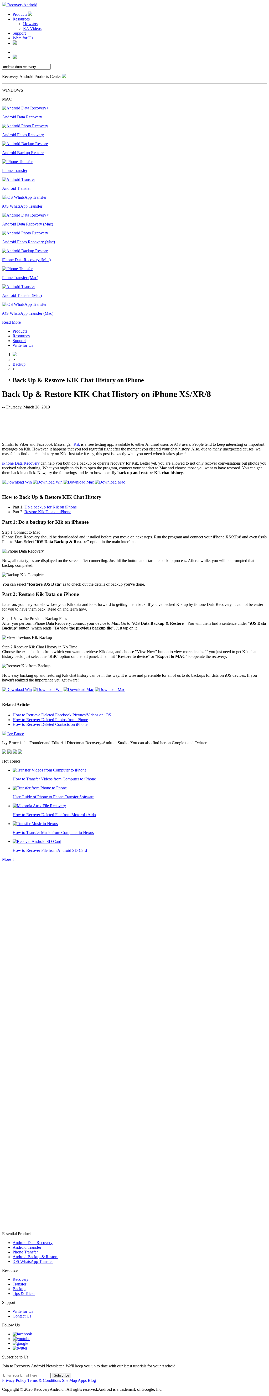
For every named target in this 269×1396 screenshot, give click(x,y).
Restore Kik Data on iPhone (47, 512)
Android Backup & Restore (35, 1257)
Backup (19, 364)
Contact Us (22, 1316)
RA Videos (32, 28)
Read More (11, 322)
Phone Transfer (25, 1252)
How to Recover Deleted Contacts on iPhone (50, 724)
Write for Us (23, 38)
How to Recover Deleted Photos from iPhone (50, 719)
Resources (21, 19)
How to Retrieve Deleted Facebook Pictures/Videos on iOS (62, 715)
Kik (77, 444)
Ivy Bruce (15, 734)
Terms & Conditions (44, 1380)
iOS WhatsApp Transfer (33, 1261)
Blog (92, 1380)
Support (19, 33)
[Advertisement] (134, 425)
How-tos (30, 24)
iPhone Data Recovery (21, 463)
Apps (82, 1380)
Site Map (69, 1380)
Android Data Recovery (33, 1242)
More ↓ (8, 859)
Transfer (19, 1284)
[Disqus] (134, 1019)
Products (20, 14)
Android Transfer (27, 1247)
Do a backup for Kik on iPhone (50, 507)
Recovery (21, 1279)
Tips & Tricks (24, 1293)
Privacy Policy (14, 1380)
